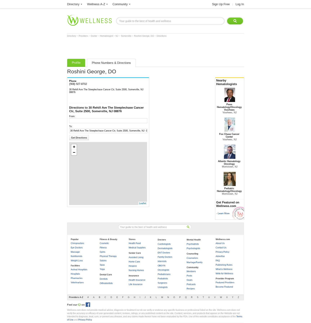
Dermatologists (165, 248)
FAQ (218, 260)
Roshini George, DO (144, 36)
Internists (162, 261)
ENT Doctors (164, 252)
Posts (189, 275)
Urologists (163, 287)
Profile (76, 62)
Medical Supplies (137, 247)
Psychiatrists (193, 244)
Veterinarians (77, 282)
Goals (189, 280)
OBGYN (161, 265)
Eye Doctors (77, 247)
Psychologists (193, 248)
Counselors (192, 258)
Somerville (126, 36)
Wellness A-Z (96, 4)
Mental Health (194, 239)
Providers (84, 36)
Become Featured (224, 287)
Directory (73, 4)
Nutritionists (76, 256)
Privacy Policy (222, 252)
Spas (102, 265)
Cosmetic (104, 243)
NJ (117, 36)
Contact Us (221, 247)
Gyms (102, 252)
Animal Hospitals (79, 269)
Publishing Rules (224, 265)
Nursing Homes (136, 270)
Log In (240, 4)
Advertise (220, 256)
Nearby (226, 82)
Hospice (133, 266)
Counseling (192, 254)
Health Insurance (137, 280)
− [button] (74, 152)
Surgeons (162, 283)
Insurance (134, 275)
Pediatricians (164, 274)
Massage (75, 252)
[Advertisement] (132, 47)
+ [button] (74, 147)
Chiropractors (77, 243)
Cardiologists (164, 244)
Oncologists (163, 270)
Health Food (135, 243)
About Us (220, 243)
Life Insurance (136, 284)
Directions (161, 36)
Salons (103, 260)
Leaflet (142, 203)
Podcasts (191, 284)
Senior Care (135, 253)
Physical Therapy (108, 256)
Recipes (191, 288)
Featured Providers (225, 282)
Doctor (94, 36)
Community (120, 4)
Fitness (103, 247)
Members (191, 271)
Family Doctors (165, 257)
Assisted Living (136, 257)
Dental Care (106, 274)
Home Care (134, 261)
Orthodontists (106, 283)
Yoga (102, 269)
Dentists (104, 279)
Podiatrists (163, 278)
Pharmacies (76, 278)
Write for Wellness (224, 273)
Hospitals (75, 274)
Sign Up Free (221, 4)
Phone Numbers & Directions (111, 63)
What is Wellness (224, 269)
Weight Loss (77, 260)
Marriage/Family (194, 262)
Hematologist (106, 36)
